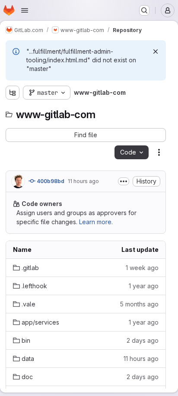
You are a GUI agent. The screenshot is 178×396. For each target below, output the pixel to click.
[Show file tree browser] (12, 93)
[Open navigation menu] (25, 10)
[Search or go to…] (144, 10)
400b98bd (49, 181)
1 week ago (142, 267)
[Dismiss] (155, 51)
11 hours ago (83, 181)
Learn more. (96, 221)
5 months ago (139, 304)
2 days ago (143, 340)
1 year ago (144, 286)
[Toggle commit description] (123, 181)
